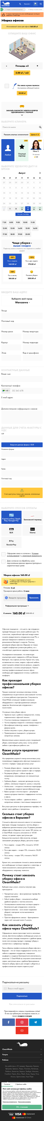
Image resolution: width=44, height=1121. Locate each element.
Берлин (22, 1071)
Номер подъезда (30, 342)
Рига (37, 1074)
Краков (36, 1066)
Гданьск (15, 1069)
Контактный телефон (10, 386)
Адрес (3, 459)
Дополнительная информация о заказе (19, 409)
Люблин (8, 1071)
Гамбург (28, 1071)
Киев (28, 1074)
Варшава (29, 1066)
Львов (32, 1074)
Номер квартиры (30, 331)
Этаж (3, 353)
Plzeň (23, 1074)
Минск (13, 1077)
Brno (18, 1074)
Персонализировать (24, 1102)
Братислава (20, 1077)
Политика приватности (10, 1102)
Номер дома (7, 331)
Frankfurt (8, 1074)
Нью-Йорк (29, 1077)
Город (3, 469)
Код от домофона (31, 353)
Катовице (34, 1069)
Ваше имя (5, 374)
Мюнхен (35, 1071)
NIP (2, 434)
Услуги (5, 1054)
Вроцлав (9, 1069)
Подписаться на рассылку (15, 982)
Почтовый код (7, 321)
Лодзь (21, 1069)
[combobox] (5, 391)
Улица (4, 311)
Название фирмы (7, 449)
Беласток (15, 1071)
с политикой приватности (31, 556)
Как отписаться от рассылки (22, 1004)
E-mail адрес (7, 397)
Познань (27, 1069)
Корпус (4, 342)
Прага (14, 1074)
